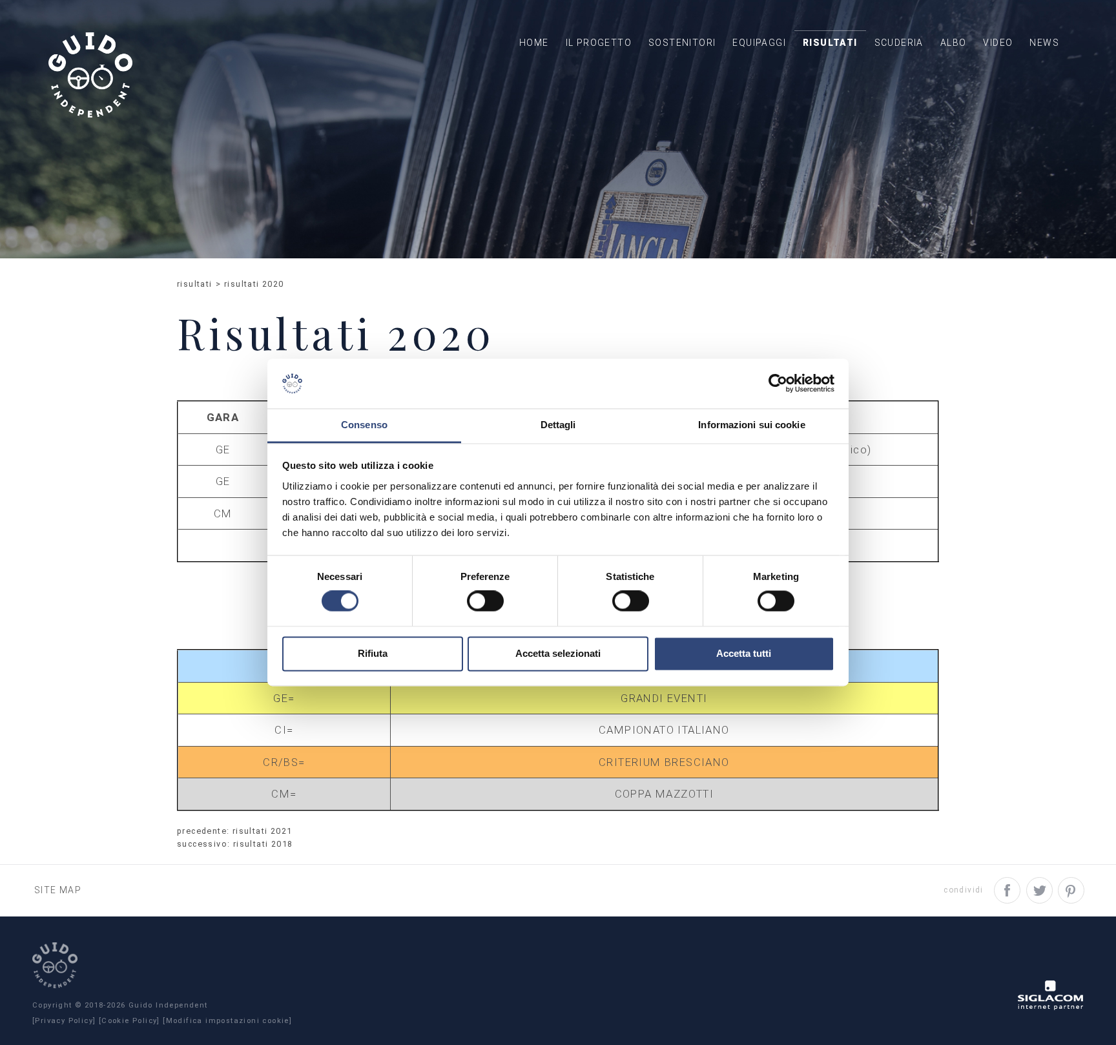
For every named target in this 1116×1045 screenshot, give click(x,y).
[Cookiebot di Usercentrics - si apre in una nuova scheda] (777, 383)
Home (534, 42)
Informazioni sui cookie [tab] (751, 424)
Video (998, 42)
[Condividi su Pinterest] (1071, 890)
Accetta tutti (743, 653)
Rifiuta (373, 653)
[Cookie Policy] (129, 1021)
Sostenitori (682, 42)
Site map (57, 890)
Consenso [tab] (364, 424)
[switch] (485, 601)
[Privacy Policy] (64, 1021)
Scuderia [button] (899, 42)
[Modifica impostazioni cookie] (227, 1021)
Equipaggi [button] (759, 42)
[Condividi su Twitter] (1039, 890)
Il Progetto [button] (599, 42)
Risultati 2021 (262, 831)
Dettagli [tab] (558, 424)
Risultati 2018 (263, 844)
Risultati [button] (830, 42)
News (1044, 42)
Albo (953, 42)
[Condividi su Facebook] (1007, 890)
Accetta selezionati (558, 653)
